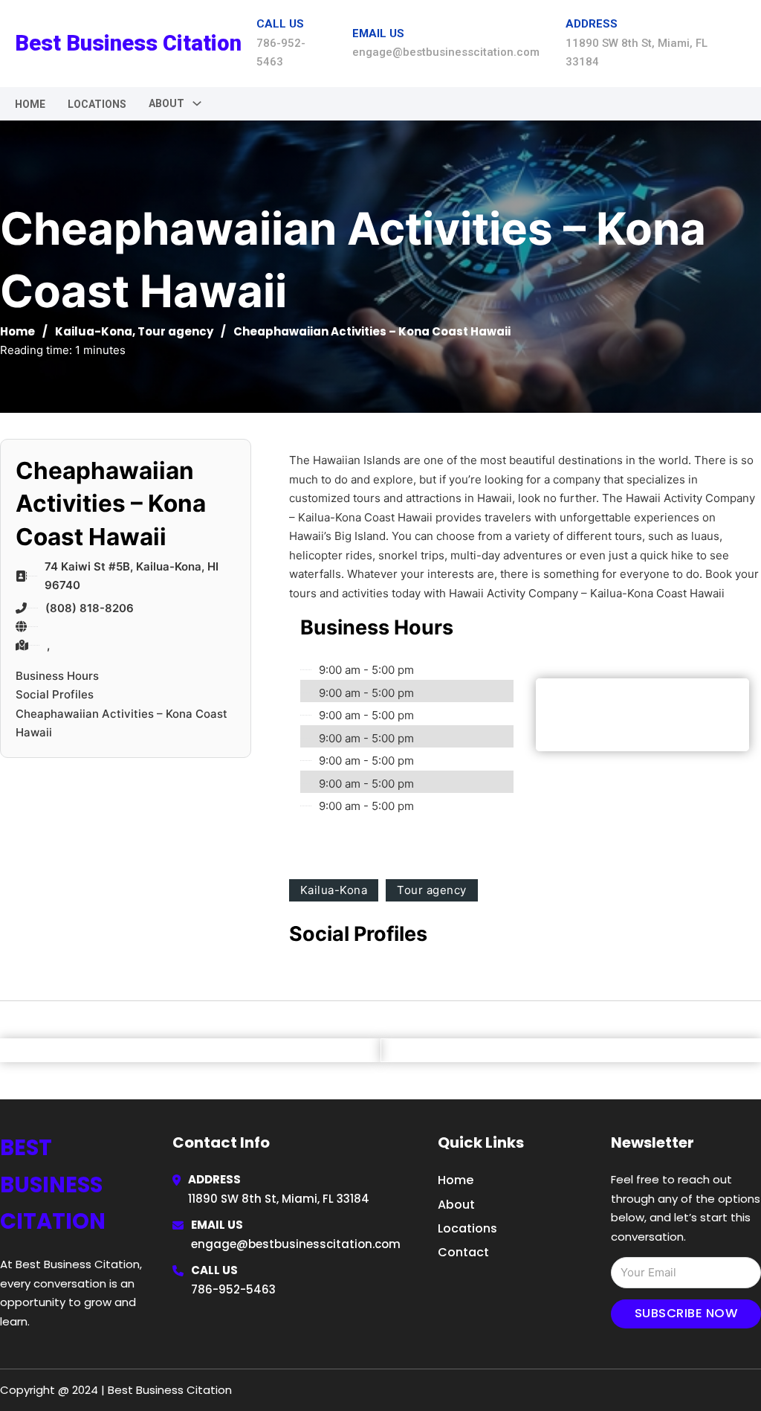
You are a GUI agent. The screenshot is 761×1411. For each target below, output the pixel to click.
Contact (463, 1252)
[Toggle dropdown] (197, 103)
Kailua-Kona (93, 331)
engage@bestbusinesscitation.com (296, 1244)
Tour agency (175, 331)
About (456, 1204)
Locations (97, 104)
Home (30, 104)
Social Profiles (55, 694)
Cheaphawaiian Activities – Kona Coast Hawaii (121, 723)
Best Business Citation (128, 43)
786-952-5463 (233, 1289)
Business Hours (57, 676)
